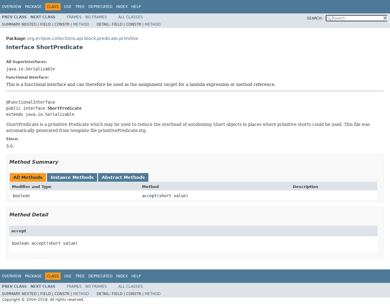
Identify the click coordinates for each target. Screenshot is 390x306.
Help (136, 7)
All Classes (130, 17)
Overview (11, 7)
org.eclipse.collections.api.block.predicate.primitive (82, 38)
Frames (74, 17)
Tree (80, 7)
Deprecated (100, 7)
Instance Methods (72, 177)
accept (149, 195)
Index (122, 7)
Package (33, 7)
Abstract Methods (123, 177)
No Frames (96, 17)
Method (81, 24)
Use (68, 7)
